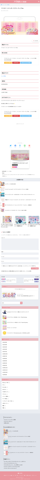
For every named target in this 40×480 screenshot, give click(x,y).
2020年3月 (4, 363)
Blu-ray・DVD (6, 382)
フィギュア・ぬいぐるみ (8, 401)
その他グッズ (5, 391)
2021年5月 (4, 342)
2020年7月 (4, 356)
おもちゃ (4, 389)
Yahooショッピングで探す (26, 62)
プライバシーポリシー (8, 421)
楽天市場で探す (16, 62)
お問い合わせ (6, 423)
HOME (20, 473)
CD (3, 384)
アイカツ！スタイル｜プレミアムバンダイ (12, 466)
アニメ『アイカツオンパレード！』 (10, 463)
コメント (3, 237)
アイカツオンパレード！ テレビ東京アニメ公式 (13, 464)
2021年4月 (4, 344)
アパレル (4, 394)
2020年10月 (4, 353)
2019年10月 (4, 372)
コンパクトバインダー (16, 174)
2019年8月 (4, 374)
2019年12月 (4, 367)
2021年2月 (4, 349)
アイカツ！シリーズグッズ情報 (10, 419)
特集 (3, 408)
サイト (2, 261)
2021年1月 (4, 351)
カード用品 (3, 76)
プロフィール (34, 475)
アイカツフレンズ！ (6, 174)
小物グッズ (5, 403)
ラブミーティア (24, 174)
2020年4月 (4, 360)
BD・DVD (16, 475)
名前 (2, 251)
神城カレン (5, 176)
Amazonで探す (8, 62)
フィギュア (21, 475)
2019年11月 (4, 370)
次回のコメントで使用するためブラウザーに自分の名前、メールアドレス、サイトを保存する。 (19, 265)
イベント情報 (5, 396)
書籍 (3, 405)
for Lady (5, 387)
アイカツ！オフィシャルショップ (10, 468)
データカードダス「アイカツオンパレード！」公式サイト (15, 461)
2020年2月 (4, 365)
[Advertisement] (20, 132)
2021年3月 (4, 347)
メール (3, 256)
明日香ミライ (31, 174)
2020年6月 (4, 358)
